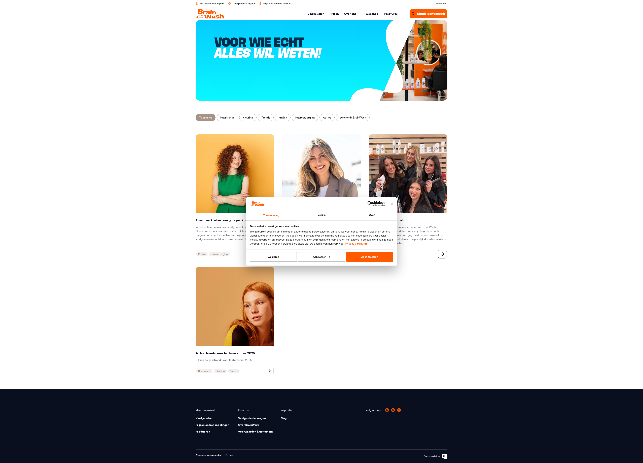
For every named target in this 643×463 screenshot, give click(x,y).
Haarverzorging (305, 117)
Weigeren (273, 256)
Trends (265, 117)
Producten (203, 431)
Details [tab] (321, 214)
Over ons (350, 13)
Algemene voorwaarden (209, 454)
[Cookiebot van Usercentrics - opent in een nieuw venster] (370, 203)
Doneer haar (440, 3)
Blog (284, 418)
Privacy (229, 454)
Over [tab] (372, 214)
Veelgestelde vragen (252, 418)
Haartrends (227, 117)
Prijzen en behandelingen (212, 425)
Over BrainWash (248, 425)
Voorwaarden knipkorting (255, 431)
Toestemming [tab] (271, 215)
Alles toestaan (369, 256)
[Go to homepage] (210, 14)
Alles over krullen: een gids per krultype (225, 220)
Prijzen (334, 13)
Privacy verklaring (356, 243)
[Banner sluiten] (392, 204)
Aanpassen (319, 256)
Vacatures (391, 13)
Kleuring (248, 117)
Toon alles (205, 117)
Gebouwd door (434, 457)
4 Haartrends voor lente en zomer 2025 (225, 353)
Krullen (282, 117)
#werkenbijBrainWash (352, 117)
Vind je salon (315, 13)
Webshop (372, 13)
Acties (327, 117)
